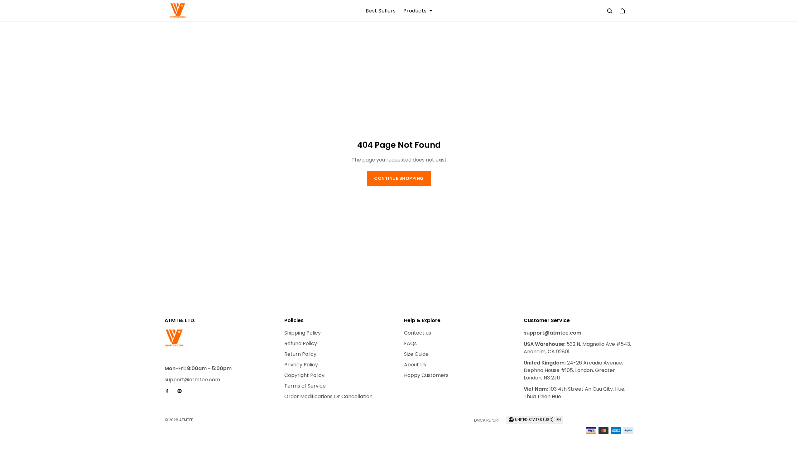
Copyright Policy (304, 375)
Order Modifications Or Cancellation (328, 396)
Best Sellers (381, 11)
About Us (415, 364)
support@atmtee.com (192, 379)
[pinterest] (181, 391)
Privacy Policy (301, 364)
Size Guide (416, 354)
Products (415, 11)
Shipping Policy (302, 332)
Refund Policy (300, 343)
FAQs (410, 343)
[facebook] (169, 391)
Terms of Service (305, 385)
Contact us (417, 332)
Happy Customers (426, 375)
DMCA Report (487, 420)
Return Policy (300, 354)
